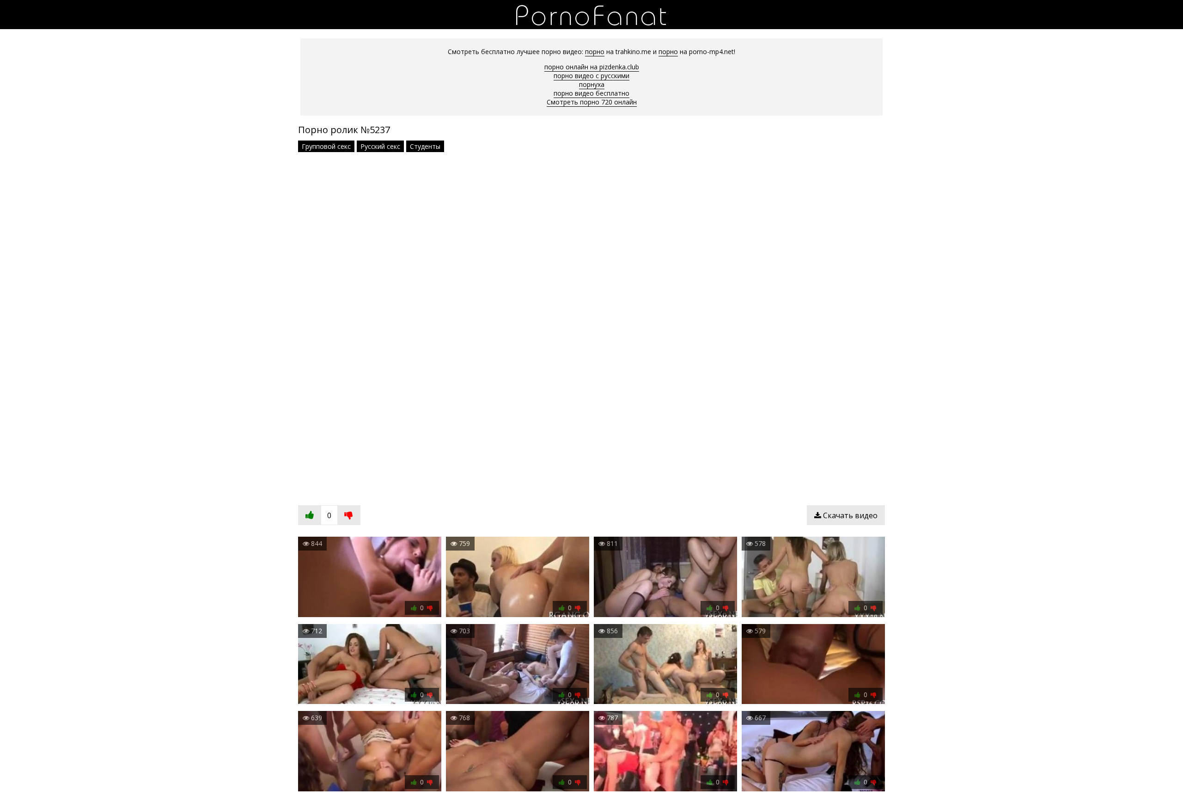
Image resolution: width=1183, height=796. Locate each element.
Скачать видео (849, 515)
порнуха (591, 84)
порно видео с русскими (591, 75)
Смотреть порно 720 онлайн (592, 102)
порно (594, 51)
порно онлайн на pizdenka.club (591, 66)
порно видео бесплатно (591, 93)
